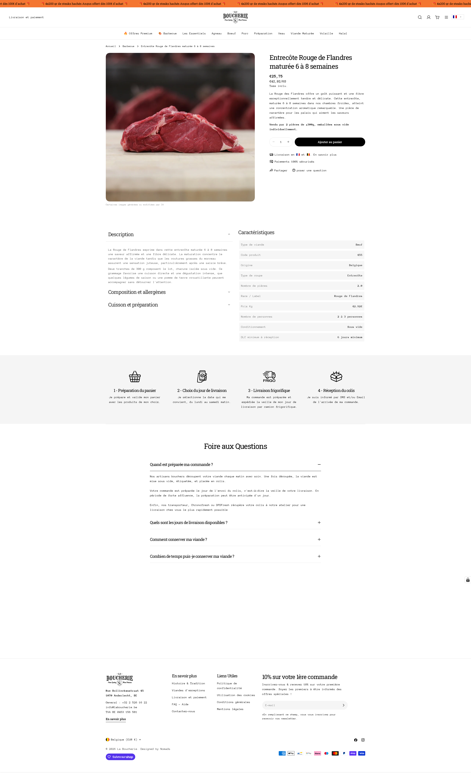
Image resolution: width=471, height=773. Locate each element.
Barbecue (128, 46)
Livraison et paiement (189, 697)
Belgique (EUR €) (124, 739)
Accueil (111, 46)
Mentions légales (230, 709)
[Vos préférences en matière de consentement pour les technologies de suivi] (468, 580)
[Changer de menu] (49, 17)
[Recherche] (420, 17)
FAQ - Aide (180, 704)
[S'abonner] (343, 705)
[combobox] (457, 16)
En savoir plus (116, 719)
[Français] (458, 16)
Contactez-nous (183, 711)
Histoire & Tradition (188, 683)
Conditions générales (233, 702)
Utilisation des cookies (236, 695)
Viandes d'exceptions (188, 690)
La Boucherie (127, 748)
